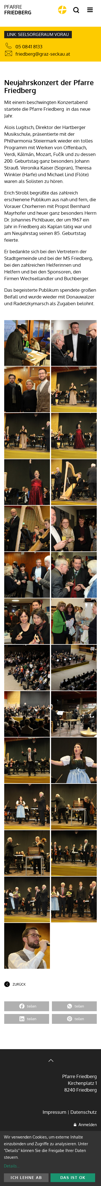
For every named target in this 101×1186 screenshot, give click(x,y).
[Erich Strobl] (27, 343)
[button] (26, 1006)
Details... (11, 1166)
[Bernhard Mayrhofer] (27, 899)
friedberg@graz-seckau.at (42, 54)
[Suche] (76, 10)
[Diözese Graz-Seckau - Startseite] (62, 10)
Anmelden (86, 1124)
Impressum (54, 1112)
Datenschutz (83, 1112)
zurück (19, 984)
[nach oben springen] (50, 1061)
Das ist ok (73, 1177)
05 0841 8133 (28, 46)
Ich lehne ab (26, 1177)
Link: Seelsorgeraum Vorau (38, 34)
